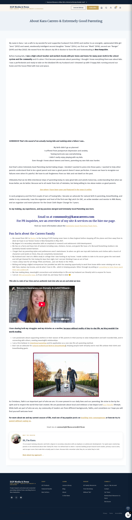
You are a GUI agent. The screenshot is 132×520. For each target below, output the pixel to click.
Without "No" (87, 492)
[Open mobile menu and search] (106, 7)
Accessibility (118, 513)
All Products (45, 485)
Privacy (105, 513)
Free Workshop (88, 489)
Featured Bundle (47, 489)
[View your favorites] (128, 508)
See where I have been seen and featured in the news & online (65, 190)
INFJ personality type (27, 275)
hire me (102, 221)
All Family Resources (89, 485)
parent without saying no (20, 421)
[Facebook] (21, 497)
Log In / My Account (110, 485)
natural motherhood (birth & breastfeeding (49, 346)
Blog (63, 489)
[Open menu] (120, 8)
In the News (66, 495)
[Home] (101, 7)
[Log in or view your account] (111, 7)
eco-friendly (108, 405)
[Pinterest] (11, 497)
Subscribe (92, 7)
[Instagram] (16, 497)
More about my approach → (33, 455)
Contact (106, 489)
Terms (111, 513)
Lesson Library (78, 7)
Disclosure (107, 501)
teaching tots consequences (93, 418)
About (64, 492)
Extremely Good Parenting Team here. (82, 226)
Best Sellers (45, 492)
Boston (33, 238)
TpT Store (107, 492)
